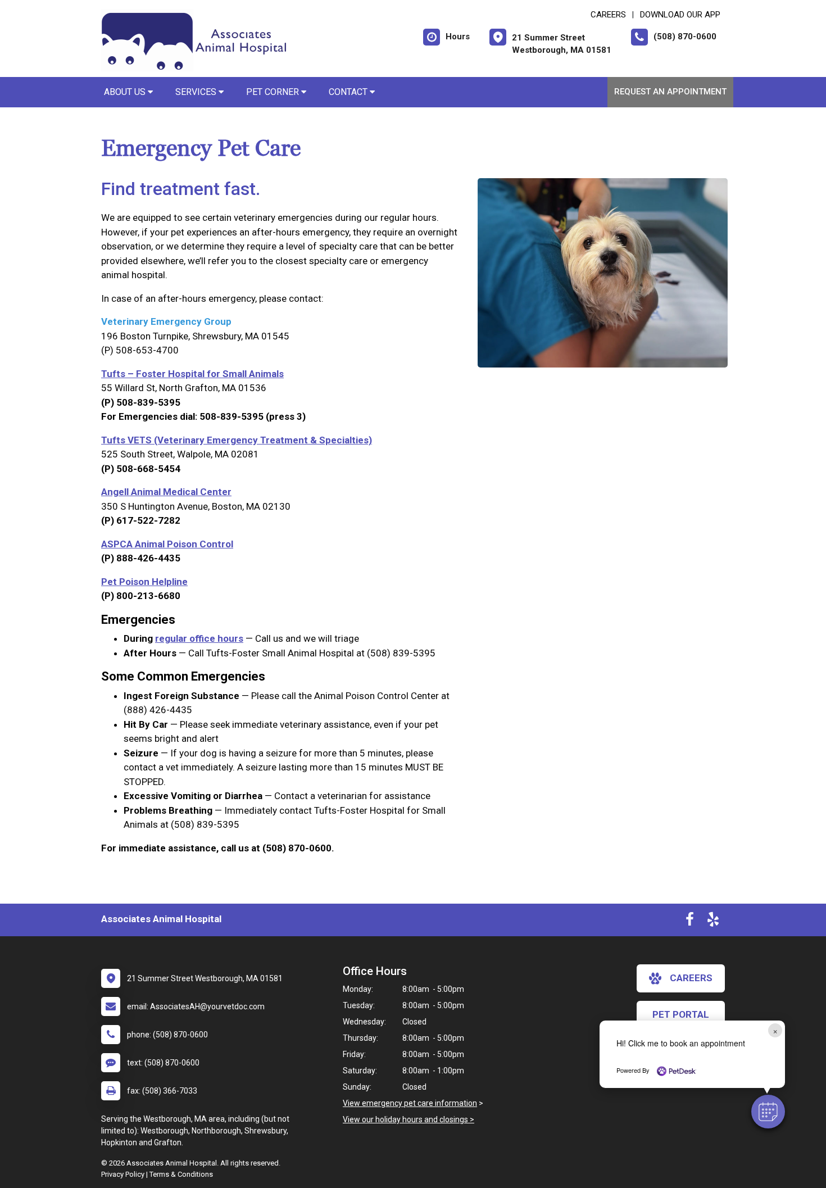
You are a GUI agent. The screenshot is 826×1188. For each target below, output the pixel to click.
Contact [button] (349, 92)
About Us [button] (126, 92)
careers (691, 977)
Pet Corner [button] (273, 92)
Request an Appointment (670, 92)
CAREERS (608, 15)
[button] (768, 1111)
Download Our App (680, 15)
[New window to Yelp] (713, 921)
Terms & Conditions (181, 1174)
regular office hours (199, 638)
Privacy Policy (122, 1174)
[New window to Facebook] (690, 921)
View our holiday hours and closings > (408, 1119)
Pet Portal (680, 1014)
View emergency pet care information (410, 1103)
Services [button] (197, 92)
